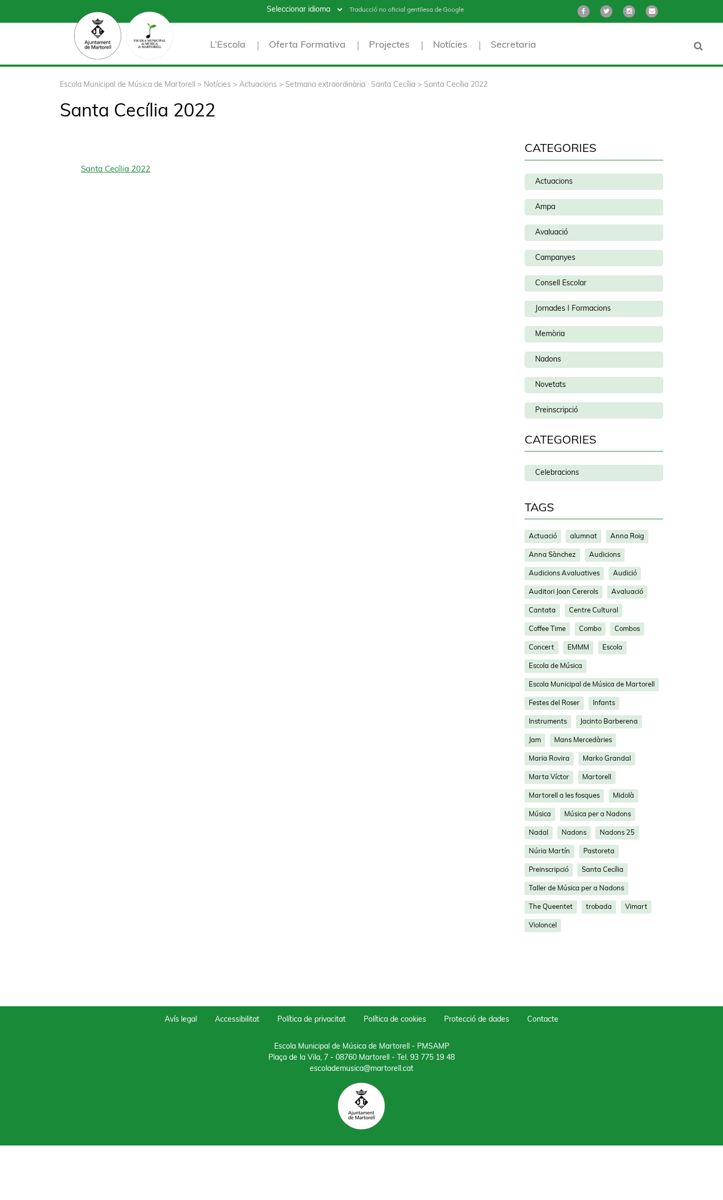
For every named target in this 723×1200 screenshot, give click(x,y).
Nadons (548, 360)
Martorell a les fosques (564, 795)
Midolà (623, 795)
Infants (604, 703)
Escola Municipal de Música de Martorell (592, 684)
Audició (625, 573)
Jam (535, 740)
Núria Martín (549, 851)
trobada (599, 907)
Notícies (450, 45)
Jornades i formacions (573, 309)
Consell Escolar (560, 283)
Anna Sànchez (552, 555)
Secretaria (513, 45)
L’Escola (228, 45)
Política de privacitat (311, 1020)
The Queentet (551, 907)
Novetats (550, 385)
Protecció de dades (476, 1020)
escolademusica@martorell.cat (361, 1069)
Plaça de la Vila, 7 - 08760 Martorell (329, 1058)
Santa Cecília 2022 (115, 170)
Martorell (596, 777)
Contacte (542, 1020)
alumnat (583, 536)
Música (540, 814)
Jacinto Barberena (609, 721)
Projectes (389, 45)
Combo (590, 629)
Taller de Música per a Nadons (576, 888)
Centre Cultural (593, 610)
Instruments (548, 721)
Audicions (604, 555)
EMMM (578, 647)
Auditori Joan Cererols (563, 592)
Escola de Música (555, 666)
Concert (541, 647)
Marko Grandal (607, 758)
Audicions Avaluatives (564, 573)
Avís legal (181, 1020)
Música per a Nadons (597, 814)
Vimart (636, 907)
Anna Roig (627, 536)
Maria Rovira (549, 758)
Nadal (538, 832)
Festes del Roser (554, 703)
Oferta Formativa (307, 45)
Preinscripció (556, 410)
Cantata (542, 610)
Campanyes (555, 258)
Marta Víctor (549, 777)
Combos (627, 629)
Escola (612, 647)
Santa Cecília (602, 870)
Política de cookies (395, 1020)
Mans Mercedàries (583, 740)
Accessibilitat (237, 1020)
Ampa (545, 207)
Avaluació (551, 233)
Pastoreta (598, 851)
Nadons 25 (617, 832)
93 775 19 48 (432, 1058)
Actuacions (554, 182)
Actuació (543, 536)
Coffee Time (547, 629)
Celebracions (557, 473)
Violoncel (543, 925)
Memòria (550, 334)
